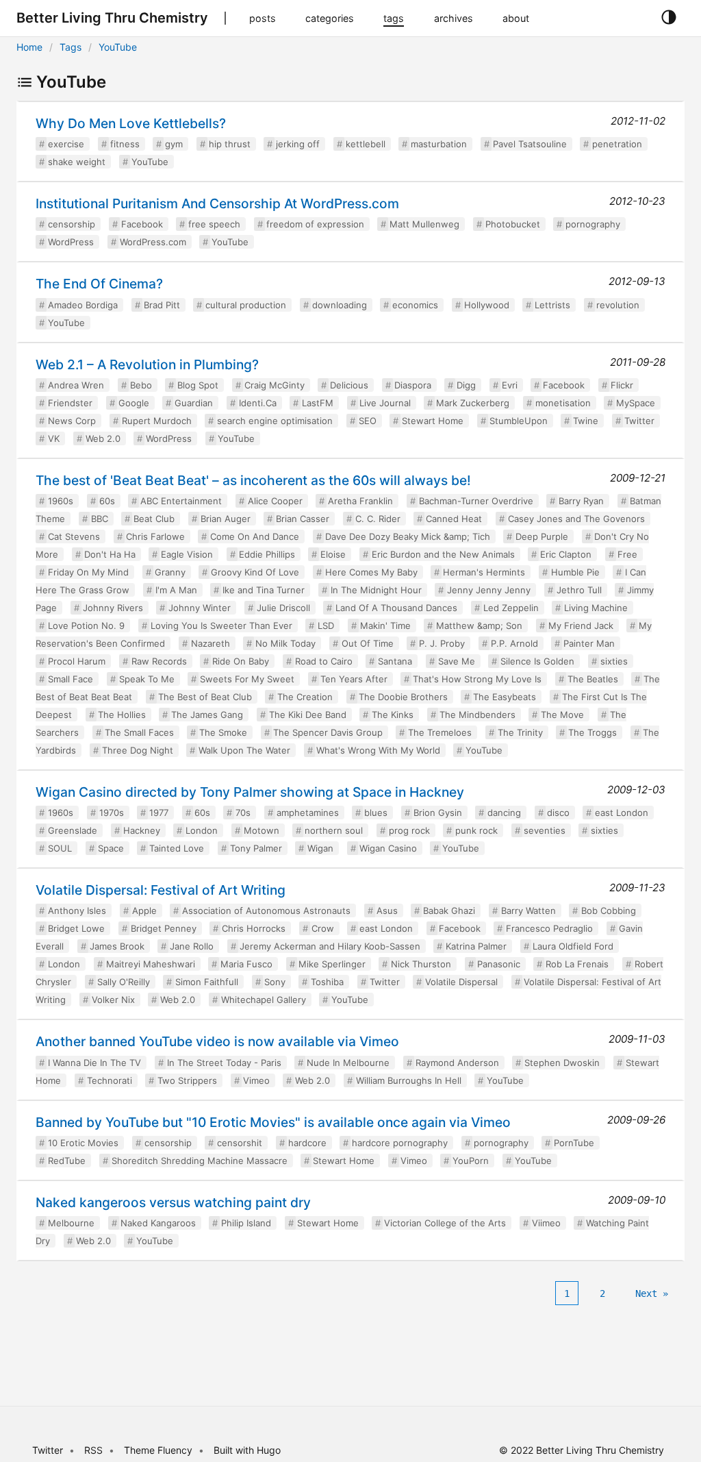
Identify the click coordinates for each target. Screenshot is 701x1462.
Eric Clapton (565, 554)
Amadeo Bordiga (83, 304)
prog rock (409, 830)
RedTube (67, 1160)
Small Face (70, 678)
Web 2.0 (103, 438)
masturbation (439, 143)
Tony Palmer (256, 848)
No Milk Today (285, 643)
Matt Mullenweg (424, 224)
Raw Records (159, 661)
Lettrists (552, 304)
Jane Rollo (192, 946)
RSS (93, 1450)
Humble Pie (575, 572)
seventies (544, 830)
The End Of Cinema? (99, 283)
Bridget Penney (163, 928)
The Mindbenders (477, 714)
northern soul (334, 830)
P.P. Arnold (514, 643)
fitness (125, 143)
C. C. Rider (377, 518)
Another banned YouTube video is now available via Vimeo (217, 1041)
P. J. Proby (442, 643)
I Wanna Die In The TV (94, 1062)
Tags (70, 47)
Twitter (639, 420)
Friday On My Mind (88, 572)
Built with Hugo (247, 1450)
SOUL (60, 848)
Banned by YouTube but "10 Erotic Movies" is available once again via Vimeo (273, 1122)
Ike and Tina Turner (263, 589)
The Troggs (592, 732)
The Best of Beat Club (205, 696)
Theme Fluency (159, 1450)
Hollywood (486, 304)
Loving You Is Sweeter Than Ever (221, 625)
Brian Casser (302, 518)
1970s (111, 812)
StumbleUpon (518, 420)
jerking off (298, 143)
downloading (339, 304)
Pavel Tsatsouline (530, 143)
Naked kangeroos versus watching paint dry (173, 1202)
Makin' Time (385, 625)
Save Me (456, 661)
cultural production (245, 304)
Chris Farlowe (155, 536)
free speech (214, 224)
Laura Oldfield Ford (573, 946)
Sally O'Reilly (123, 981)
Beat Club (154, 518)
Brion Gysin (437, 812)
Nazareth (210, 643)
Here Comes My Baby (371, 572)
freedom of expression (315, 224)
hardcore (307, 1142)
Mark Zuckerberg (472, 402)
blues (375, 812)
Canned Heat (454, 518)
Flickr (622, 385)
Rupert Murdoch (157, 420)
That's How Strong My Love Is (477, 678)
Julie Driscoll (283, 607)
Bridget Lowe (76, 928)
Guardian (194, 402)
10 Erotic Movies (83, 1142)
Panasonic (498, 963)
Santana (395, 661)
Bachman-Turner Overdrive (476, 500)
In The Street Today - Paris (224, 1062)
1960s (60, 500)
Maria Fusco (246, 963)
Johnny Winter (199, 607)
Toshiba (327, 981)
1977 (158, 812)
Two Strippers (187, 1080)
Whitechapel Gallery (263, 999)
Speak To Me (147, 678)
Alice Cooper (275, 500)
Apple (144, 910)
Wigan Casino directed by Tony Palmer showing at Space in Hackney (250, 792)
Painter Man (589, 643)
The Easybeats (504, 696)
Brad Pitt (162, 304)
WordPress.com (153, 241)
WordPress (71, 241)
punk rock (476, 830)
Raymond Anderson (457, 1062)
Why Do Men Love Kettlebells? (131, 123)
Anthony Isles (77, 910)
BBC (99, 518)
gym (174, 143)
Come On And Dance (254, 536)
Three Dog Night (137, 750)
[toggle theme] (668, 18)
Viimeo (546, 1222)
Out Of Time (368, 643)
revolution (617, 304)
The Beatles (593, 678)
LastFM (317, 402)
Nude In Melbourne (348, 1062)
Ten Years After (353, 678)
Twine (585, 420)
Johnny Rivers (113, 607)
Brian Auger (226, 518)
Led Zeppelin (511, 607)
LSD (326, 625)
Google (133, 402)
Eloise (333, 554)
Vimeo (256, 1080)
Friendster (70, 402)
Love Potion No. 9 (86, 625)
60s (107, 500)
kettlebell (365, 143)
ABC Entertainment (181, 500)
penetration (617, 143)
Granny (170, 572)
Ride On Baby (240, 661)
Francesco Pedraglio (549, 928)
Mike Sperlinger (332, 963)
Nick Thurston (421, 963)
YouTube (118, 47)
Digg (466, 385)
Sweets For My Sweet (247, 678)
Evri (510, 385)
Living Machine (596, 607)
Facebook (142, 224)
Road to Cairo (324, 661)
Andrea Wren (76, 385)
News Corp (72, 420)
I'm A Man (176, 589)
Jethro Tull (579, 589)
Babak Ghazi (449, 910)
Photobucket (512, 224)
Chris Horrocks (253, 928)
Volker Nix (113, 999)
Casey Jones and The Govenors (576, 518)
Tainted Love (176, 848)
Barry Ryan (581, 500)
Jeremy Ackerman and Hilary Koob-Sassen (330, 946)
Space (111, 848)
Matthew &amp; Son (479, 625)
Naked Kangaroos (158, 1222)
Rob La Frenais (577, 963)
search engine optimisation (275, 420)
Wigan (320, 848)
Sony (274, 981)
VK (54, 438)
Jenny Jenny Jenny (489, 589)
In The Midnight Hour (376, 589)
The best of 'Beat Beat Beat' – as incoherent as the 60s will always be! (253, 480)
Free (627, 554)
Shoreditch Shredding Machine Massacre (200, 1160)
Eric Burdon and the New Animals (443, 554)
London (202, 830)
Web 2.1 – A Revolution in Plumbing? (147, 364)
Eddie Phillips (267, 554)
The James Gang (207, 714)
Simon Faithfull (206, 981)
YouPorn (471, 1160)
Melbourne (71, 1222)
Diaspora (412, 385)
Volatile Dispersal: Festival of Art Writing (160, 890)
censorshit (239, 1142)
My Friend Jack (580, 625)
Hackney (141, 830)
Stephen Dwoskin (562, 1062)
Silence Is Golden (537, 661)
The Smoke (223, 732)
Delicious (349, 385)
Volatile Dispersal (461, 981)
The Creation (305, 696)
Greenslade (72, 830)
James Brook (117, 946)
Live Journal (385, 402)
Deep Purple (541, 536)
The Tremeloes (440, 732)
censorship (71, 224)
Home (29, 47)
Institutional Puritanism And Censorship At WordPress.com (217, 203)
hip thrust (230, 143)
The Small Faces (139, 732)
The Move (562, 714)
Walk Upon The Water (244, 750)
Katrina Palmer (476, 946)
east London (621, 812)
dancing (504, 812)
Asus (387, 910)
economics (415, 304)
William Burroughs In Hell (408, 1080)
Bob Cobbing (608, 910)
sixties (614, 661)
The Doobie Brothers (403, 696)
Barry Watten (528, 910)
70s (243, 812)
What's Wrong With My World (378, 750)
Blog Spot (197, 385)
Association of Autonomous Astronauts (266, 910)
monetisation (563, 402)
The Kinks (392, 714)
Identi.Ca (258, 402)
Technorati (109, 1080)
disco (558, 812)
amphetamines (308, 812)
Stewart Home (432, 420)
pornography (592, 224)
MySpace (635, 402)
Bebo (141, 385)
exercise (66, 143)
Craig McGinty (274, 385)
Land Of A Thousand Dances (396, 607)
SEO (368, 420)
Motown (261, 830)
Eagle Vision (187, 554)
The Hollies (122, 714)
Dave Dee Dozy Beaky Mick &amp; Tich (407, 536)
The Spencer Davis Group (328, 732)
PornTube (574, 1142)
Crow (322, 928)
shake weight (76, 161)
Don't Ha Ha (110, 554)
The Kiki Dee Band (307, 714)
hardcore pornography (400, 1142)
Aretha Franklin (360, 500)
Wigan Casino (388, 848)
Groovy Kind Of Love (255, 572)
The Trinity (520, 732)
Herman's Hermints (484, 572)
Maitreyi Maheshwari (150, 963)
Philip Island (246, 1222)
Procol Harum (76, 661)
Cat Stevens (74, 536)
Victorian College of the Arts (445, 1222)
